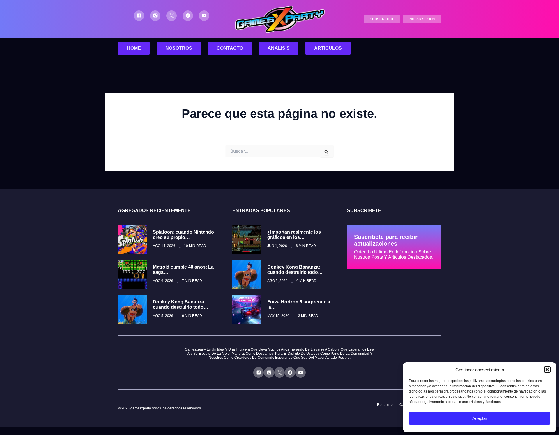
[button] (547, 369)
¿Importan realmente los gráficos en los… (294, 235)
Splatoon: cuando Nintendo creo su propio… (183, 235)
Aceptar (479, 418)
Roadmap (385, 405)
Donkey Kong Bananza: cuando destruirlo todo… (180, 304)
